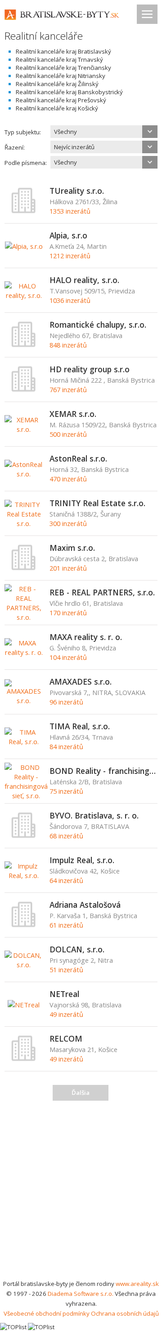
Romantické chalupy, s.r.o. (98, 324)
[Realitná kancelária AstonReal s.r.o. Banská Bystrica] (23, 473)
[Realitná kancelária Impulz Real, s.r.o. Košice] (23, 875)
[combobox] (104, 131)
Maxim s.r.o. (72, 548)
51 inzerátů (66, 969)
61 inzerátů (66, 924)
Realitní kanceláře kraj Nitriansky (60, 76)
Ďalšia (81, 1093)
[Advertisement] (81, 1193)
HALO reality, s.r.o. (84, 280)
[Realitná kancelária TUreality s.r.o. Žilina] (24, 211)
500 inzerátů (68, 434)
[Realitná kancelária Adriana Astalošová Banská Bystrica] (24, 925)
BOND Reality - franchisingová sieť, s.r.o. (104, 771)
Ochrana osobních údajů (125, 1313)
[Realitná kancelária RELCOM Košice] (24, 1059)
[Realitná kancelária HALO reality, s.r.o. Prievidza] (23, 295)
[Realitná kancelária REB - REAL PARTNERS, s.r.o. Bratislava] (23, 617)
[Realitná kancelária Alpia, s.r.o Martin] (24, 246)
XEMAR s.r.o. (73, 414)
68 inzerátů (66, 835)
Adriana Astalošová (85, 905)
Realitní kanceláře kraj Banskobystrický (69, 92)
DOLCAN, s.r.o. (77, 949)
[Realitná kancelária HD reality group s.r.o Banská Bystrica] (24, 389)
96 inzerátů (66, 701)
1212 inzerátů (70, 255)
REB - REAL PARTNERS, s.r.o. (102, 592)
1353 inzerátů (70, 210)
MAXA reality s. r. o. (86, 637)
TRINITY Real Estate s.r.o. (97, 503)
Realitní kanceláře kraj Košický (57, 108)
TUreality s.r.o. (77, 191)
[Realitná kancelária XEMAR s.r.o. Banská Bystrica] (23, 429)
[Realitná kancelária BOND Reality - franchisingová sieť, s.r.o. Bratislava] (26, 795)
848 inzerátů (68, 344)
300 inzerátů (68, 523)
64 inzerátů (66, 880)
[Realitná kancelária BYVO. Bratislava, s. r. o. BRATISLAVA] (24, 836)
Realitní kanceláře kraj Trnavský (59, 59)
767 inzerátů (68, 389)
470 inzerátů (68, 478)
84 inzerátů (66, 746)
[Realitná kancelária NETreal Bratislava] (24, 1004)
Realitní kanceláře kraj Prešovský (61, 100)
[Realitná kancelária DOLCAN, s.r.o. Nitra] (23, 964)
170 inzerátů (68, 612)
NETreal (64, 994)
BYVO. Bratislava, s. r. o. (94, 815)
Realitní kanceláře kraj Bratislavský (63, 51)
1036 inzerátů (70, 300)
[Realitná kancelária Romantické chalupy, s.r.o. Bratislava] (24, 345)
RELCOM (66, 1038)
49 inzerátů (66, 1014)
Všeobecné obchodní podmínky (47, 1313)
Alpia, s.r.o (68, 235)
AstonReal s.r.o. (78, 458)
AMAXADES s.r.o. (81, 681)
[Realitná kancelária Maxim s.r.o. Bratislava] (24, 568)
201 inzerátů (68, 567)
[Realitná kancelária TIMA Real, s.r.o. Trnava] (23, 741)
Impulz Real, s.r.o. (82, 860)
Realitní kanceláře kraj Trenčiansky (63, 68)
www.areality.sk (137, 1284)
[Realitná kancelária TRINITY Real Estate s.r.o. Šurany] (23, 523)
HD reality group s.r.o (90, 369)
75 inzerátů (66, 791)
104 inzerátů (68, 657)
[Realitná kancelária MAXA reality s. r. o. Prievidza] (23, 652)
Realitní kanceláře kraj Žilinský (57, 84)
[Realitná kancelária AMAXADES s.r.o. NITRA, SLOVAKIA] (23, 700)
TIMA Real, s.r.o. (80, 726)
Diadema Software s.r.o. (80, 1294)
